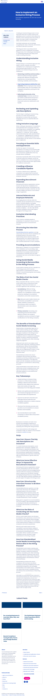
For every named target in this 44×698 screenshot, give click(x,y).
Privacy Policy (5, 695)
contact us (25, 432)
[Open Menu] (42, 2)
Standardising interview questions (25, 232)
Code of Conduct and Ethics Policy (17, 695)
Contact (27, 678)
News (4, 43)
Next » (40, 592)
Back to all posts (8, 30)
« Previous (4, 592)
